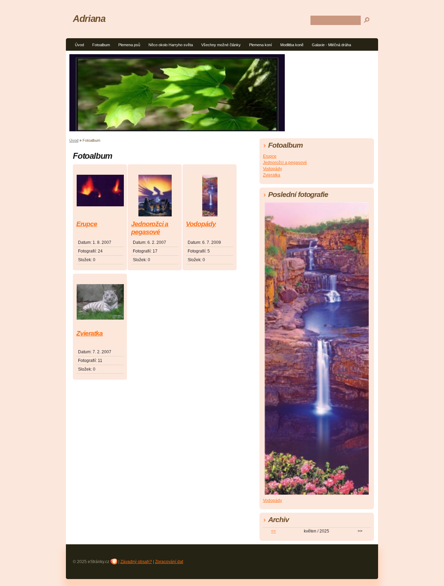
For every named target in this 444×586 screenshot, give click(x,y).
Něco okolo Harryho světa (170, 45)
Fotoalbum (101, 45)
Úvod (79, 45)
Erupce (86, 224)
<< (273, 531)
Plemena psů (129, 45)
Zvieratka (89, 333)
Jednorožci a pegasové (149, 228)
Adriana (89, 18)
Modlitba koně (292, 45)
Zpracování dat (169, 561)
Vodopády (201, 224)
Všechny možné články (221, 45)
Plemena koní (260, 45)
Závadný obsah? (136, 561)
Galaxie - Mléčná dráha (331, 45)
